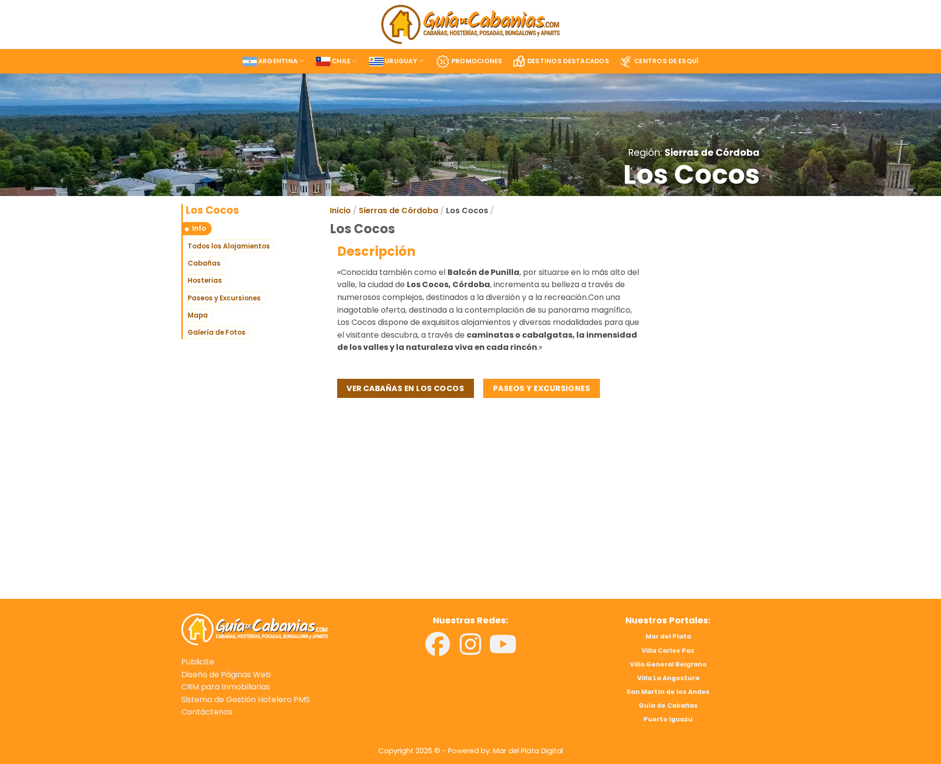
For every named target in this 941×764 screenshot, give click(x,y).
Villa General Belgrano (668, 664)
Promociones (477, 61)
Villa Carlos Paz (668, 650)
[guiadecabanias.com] (254, 629)
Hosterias (205, 280)
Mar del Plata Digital (528, 751)
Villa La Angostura (668, 678)
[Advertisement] (322, 518)
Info (199, 228)
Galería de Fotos (217, 332)
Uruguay (401, 61)
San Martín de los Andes (668, 692)
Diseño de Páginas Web (226, 674)
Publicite (197, 661)
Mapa (198, 315)
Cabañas (204, 263)
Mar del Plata (668, 636)
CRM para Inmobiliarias (225, 686)
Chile (341, 61)
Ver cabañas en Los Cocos (405, 388)
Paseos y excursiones (541, 388)
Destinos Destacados (568, 61)
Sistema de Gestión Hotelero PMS (245, 699)
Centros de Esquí (666, 61)
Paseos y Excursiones (224, 298)
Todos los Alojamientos (229, 246)
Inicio (340, 210)
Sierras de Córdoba (712, 152)
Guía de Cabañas (668, 705)
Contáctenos (206, 711)
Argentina (277, 61)
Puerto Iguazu (668, 719)
